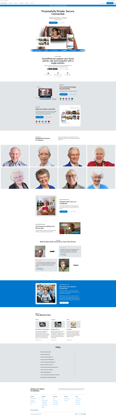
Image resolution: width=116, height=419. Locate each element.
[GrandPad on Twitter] (79, 414)
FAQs (43, 398)
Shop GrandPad (53, 22)
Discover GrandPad (73, 94)
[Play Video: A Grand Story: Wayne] (64, 265)
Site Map (43, 407)
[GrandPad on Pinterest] (83, 414)
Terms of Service (78, 398)
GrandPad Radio (44, 403)
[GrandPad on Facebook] (75, 414)
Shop (31, 403)
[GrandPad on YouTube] (85, 414)
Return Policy (78, 402)
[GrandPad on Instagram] (77, 414)
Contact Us (66, 400)
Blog (54, 398)
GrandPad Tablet (33, 398)
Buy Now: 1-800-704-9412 (4, 0)
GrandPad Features (45, 400)
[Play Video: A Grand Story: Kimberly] (40, 251)
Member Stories (55, 404)
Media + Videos (44, 405)
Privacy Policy (78, 400)
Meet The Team (66, 398)
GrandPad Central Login (111, 0)
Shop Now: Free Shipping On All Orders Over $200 (58, 5)
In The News (55, 400)
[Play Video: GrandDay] (69, 228)
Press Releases (55, 402)
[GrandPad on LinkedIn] (81, 414)
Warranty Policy (78, 404)
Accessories (32, 400)
